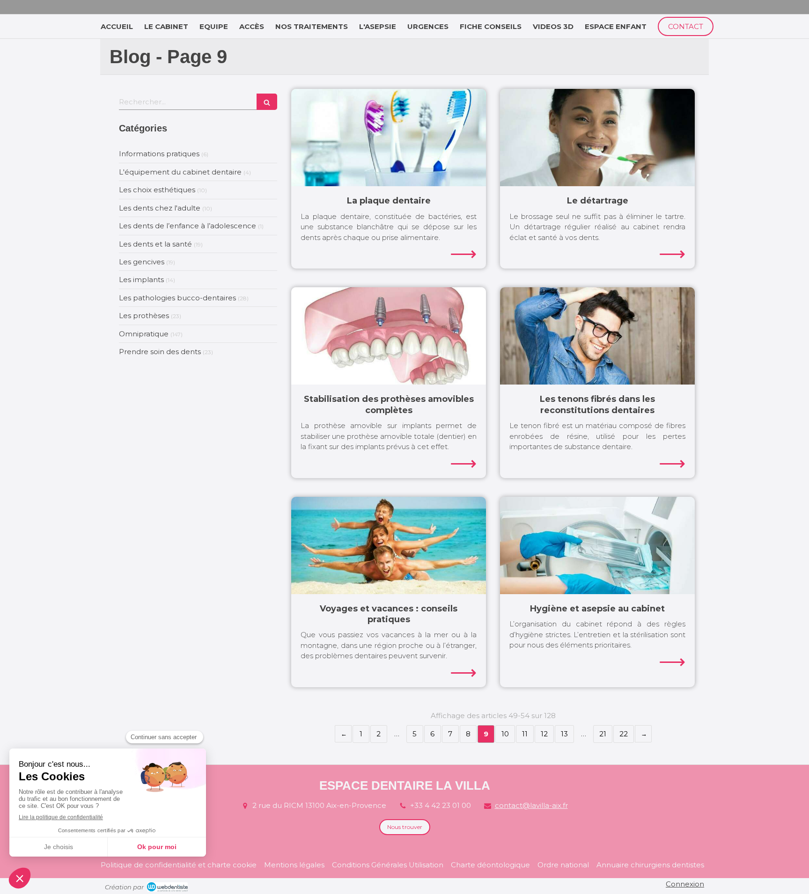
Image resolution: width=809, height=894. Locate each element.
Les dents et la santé (155, 244)
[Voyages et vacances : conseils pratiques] (388, 545)
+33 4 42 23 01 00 (440, 805)
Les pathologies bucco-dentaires (177, 297)
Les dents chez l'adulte (159, 208)
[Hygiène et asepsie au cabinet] (597, 545)
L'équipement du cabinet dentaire (180, 171)
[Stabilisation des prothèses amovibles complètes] (388, 336)
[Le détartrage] (597, 137)
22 (623, 733)
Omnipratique (144, 333)
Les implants (141, 279)
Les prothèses (144, 315)
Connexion (685, 883)
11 (525, 733)
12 (544, 733)
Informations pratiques (159, 153)
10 (505, 733)
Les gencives (141, 261)
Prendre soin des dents (160, 351)
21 (602, 733)
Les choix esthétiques (157, 189)
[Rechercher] (267, 102)
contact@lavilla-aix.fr (531, 805)
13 (564, 733)
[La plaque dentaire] (388, 137)
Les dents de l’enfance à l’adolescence (187, 225)
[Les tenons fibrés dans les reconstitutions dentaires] (597, 336)
